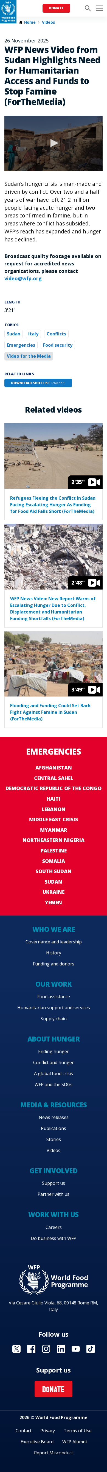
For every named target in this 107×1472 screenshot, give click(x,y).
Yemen (53, 902)
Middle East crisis (53, 819)
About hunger (53, 1038)
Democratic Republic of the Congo (53, 788)
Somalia (53, 861)
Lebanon (54, 809)
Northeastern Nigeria (53, 840)
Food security (57, 345)
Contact (24, 1431)
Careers (54, 1227)
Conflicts (56, 334)
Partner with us (53, 1194)
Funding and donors (53, 964)
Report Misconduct (53, 1453)
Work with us (53, 1214)
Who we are (53, 929)
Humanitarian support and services (53, 1008)
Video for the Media (29, 356)
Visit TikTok (90, 1349)
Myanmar (53, 830)
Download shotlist (38, 383)
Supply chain (54, 1019)
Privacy (47, 1431)
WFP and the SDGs (53, 1084)
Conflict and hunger (53, 1062)
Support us (53, 1183)
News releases (54, 1117)
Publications (53, 1128)
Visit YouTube (76, 1349)
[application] (53, 143)
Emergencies (21, 345)
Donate (56, 8)
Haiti (53, 798)
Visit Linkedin (61, 1349)
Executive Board (37, 1442)
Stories (53, 1139)
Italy (33, 334)
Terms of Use (78, 1431)
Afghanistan (53, 767)
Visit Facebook (31, 1349)
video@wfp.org (23, 278)
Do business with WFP (53, 1238)
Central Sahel (53, 778)
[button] (53, 143)
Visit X (16, 1349)
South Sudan (54, 871)
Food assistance (53, 997)
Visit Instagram (46, 1349)
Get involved (53, 1170)
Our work (53, 984)
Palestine (54, 850)
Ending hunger (53, 1051)
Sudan (13, 334)
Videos (48, 22)
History (53, 953)
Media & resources (53, 1104)
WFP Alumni (74, 1442)
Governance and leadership (54, 942)
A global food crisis (53, 1073)
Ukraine (53, 892)
